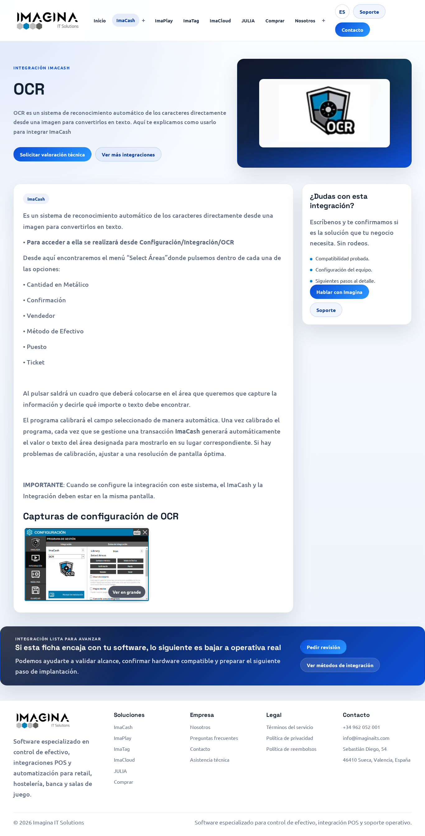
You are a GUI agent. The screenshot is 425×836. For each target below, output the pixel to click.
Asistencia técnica (209, 759)
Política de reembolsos (291, 748)
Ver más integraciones (128, 154)
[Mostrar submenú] (143, 20)
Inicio (100, 20)
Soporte (369, 11)
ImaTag (191, 20)
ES (342, 11)
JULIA (248, 20)
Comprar (274, 20)
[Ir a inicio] (47, 20)
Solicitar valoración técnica (52, 154)
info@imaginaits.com (366, 738)
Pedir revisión (323, 647)
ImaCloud (220, 20)
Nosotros (305, 20)
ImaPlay (164, 20)
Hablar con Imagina (339, 292)
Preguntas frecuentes (214, 738)
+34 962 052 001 (361, 727)
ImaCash (125, 20)
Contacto (352, 29)
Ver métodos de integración (340, 665)
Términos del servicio (289, 727)
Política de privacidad (289, 738)
